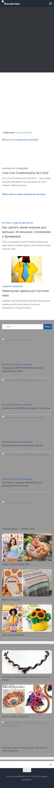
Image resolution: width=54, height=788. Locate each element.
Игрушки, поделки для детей (17, 223)
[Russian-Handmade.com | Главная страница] (14, 3)
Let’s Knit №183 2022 (13, 635)
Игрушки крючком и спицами (17, 365)
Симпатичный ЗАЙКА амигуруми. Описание (26, 408)
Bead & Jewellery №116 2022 (15, 716)
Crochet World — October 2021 (18, 529)
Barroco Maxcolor (11, 599)
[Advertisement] (27, 40)
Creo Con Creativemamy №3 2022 (25, 173)
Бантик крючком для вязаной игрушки (22, 445)
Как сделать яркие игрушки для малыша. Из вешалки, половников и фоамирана (26, 232)
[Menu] (50, 3)
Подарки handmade (12, 286)
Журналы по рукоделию (15, 168)
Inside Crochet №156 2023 (16, 564)
